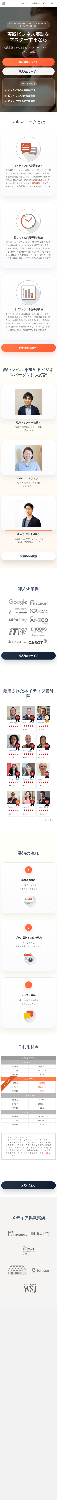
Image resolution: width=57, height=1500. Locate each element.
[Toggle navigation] (52, 3)
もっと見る (49, 820)
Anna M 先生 (27, 807)
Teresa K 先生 (13, 807)
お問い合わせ (28, 1185)
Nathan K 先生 (43, 807)
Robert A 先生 (13, 723)
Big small (28, 1252)
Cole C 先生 (27, 751)
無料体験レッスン (28, 61)
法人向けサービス (28, 71)
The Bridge (17, 1270)
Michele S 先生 (13, 779)
